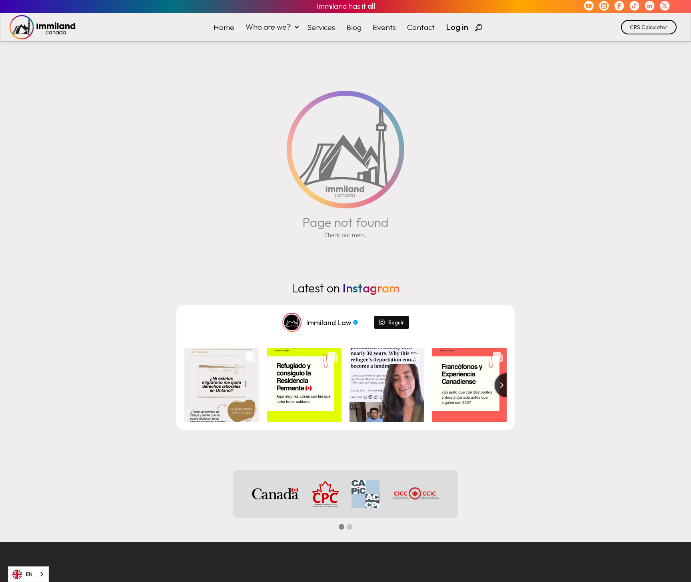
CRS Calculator (649, 27)
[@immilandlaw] (292, 322)
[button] (271, 27)
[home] (38, 27)
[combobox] (28, 574)
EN (29, 574)
